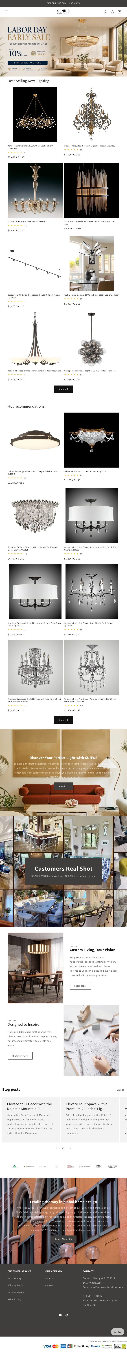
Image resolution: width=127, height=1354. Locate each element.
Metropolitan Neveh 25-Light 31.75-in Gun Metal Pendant (89, 371)
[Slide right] (70, 1148)
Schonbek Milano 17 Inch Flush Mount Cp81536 (85, 471)
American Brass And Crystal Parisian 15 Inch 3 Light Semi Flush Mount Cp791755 (90, 700)
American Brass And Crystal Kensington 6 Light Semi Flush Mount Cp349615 (90, 548)
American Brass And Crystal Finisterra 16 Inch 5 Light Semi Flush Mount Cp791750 (34, 700)
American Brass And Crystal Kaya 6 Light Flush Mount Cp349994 (88, 624)
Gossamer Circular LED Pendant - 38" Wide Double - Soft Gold (89, 223)
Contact (49, 1285)
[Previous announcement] (6, 3)
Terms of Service (16, 1292)
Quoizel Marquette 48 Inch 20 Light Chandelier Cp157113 (89, 146)
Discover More (20, 1055)
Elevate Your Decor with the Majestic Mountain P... (29, 1106)
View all (63, 389)
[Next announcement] (121, 3)
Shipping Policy (15, 1285)
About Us (63, 786)
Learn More (80, 985)
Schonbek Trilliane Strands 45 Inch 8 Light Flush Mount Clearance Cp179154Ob (33, 548)
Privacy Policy (14, 1278)
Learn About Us (63, 1238)
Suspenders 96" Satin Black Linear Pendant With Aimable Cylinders (34, 296)
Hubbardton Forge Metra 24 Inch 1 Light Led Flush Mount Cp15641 (33, 472)
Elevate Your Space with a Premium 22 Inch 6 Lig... (87, 1106)
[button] (6, 11)
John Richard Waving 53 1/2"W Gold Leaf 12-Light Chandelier (30, 147)
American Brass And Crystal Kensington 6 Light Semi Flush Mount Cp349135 (34, 624)
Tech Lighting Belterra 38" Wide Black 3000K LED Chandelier (91, 295)
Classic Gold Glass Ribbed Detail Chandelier (27, 221)
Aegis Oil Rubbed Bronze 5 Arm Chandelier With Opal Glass (34, 371)
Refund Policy (15, 1299)
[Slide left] (56, 1148)
